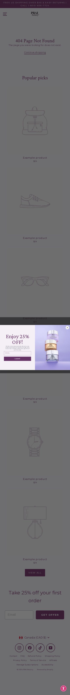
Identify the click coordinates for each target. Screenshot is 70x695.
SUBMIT (17, 358)
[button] (63, 688)
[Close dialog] (67, 327)
